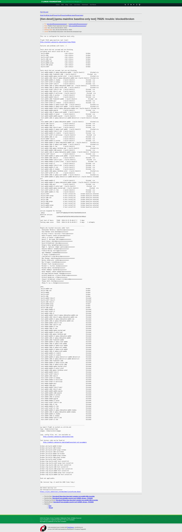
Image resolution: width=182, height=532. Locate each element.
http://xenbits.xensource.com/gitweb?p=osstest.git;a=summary (65, 442)
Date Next (49, 15)
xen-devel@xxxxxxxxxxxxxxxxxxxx (57, 24)
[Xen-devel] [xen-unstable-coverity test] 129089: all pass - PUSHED (72, 498)
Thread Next (64, 15)
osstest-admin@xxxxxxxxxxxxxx (78, 24)
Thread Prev (56, 15)
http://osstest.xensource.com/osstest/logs (58, 436)
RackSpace (70, 527)
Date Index (71, 15)
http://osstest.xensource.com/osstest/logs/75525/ (58, 42)
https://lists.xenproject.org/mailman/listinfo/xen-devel (60, 491)
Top (41, 12)
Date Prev (43, 15)
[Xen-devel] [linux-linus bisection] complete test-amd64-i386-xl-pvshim (73, 496)
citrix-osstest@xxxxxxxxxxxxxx (77, 26)
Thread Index (79, 15)
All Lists (45, 12)
